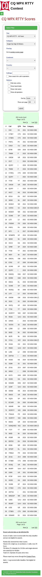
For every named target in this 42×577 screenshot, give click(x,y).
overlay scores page (16, 52)
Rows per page (22, 102)
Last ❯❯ (34, 122)
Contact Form (30, 556)
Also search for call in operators (19, 76)
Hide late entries (16, 83)
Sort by (23, 98)
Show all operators (16, 92)
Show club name (16, 89)
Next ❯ (26, 122)
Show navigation (1, 13)
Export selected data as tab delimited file (16, 532)
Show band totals (16, 86)
